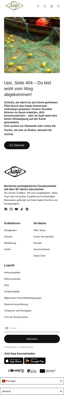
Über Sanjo (39, 230)
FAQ (6, 285)
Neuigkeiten (10, 230)
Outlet (7, 249)
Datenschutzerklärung (16, 304)
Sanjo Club (39, 255)
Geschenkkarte (41, 249)
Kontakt (37, 243)
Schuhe (8, 236)
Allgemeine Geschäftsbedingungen (23, 297)
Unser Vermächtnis (43, 236)
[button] (38, 6)
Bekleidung (10, 243)
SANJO (14, 347)
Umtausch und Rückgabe (17, 310)
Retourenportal (12, 278)
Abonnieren (32, 339)
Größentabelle (12, 291)
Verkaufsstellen (12, 272)
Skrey (31, 347)
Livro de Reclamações (16, 317)
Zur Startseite (16, 145)
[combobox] (32, 381)
